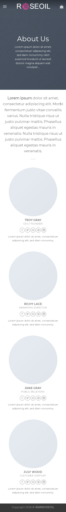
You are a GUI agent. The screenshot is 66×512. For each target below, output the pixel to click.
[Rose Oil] (33, 6)
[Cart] (61, 6)
